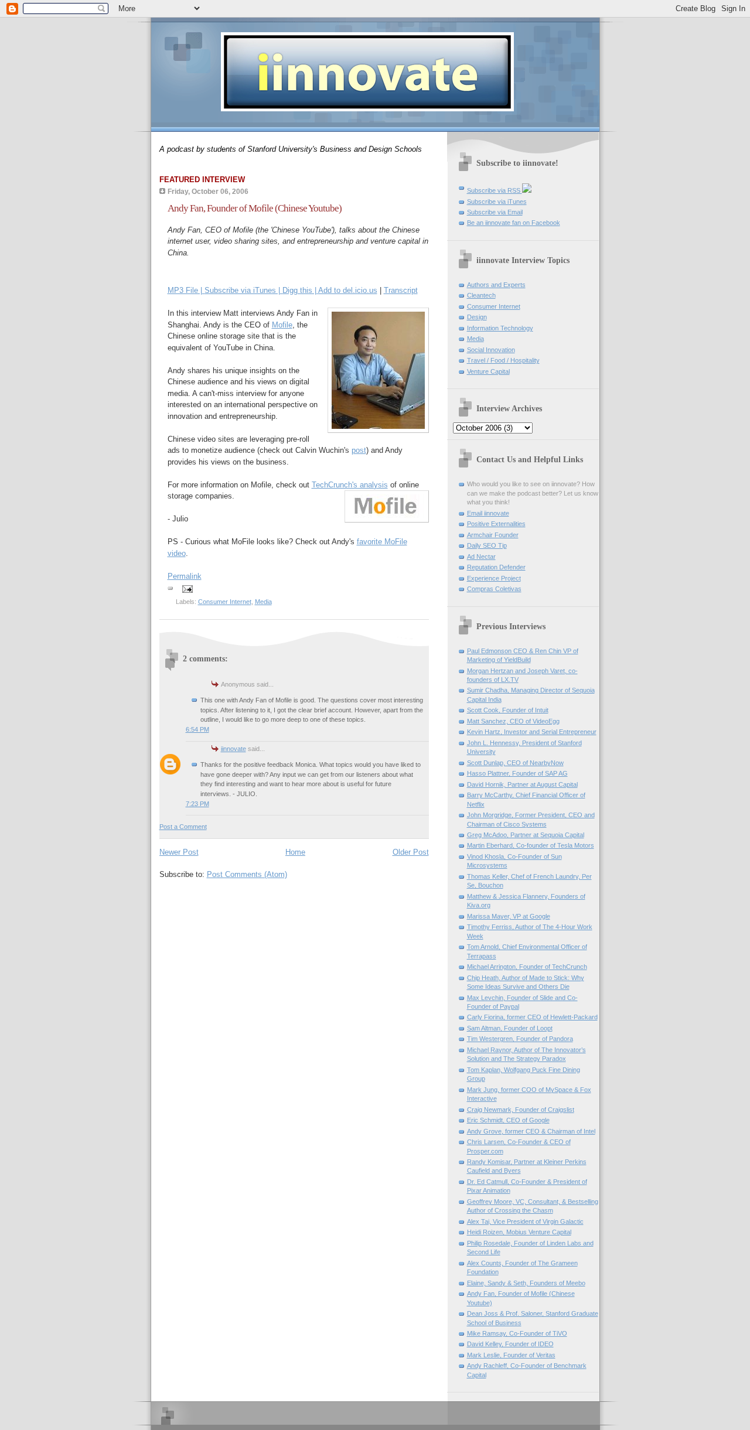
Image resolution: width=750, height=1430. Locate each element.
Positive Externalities (496, 523)
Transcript (401, 290)
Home (295, 852)
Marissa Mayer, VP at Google (508, 916)
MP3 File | (186, 290)
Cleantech (481, 295)
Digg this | (300, 290)
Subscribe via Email (495, 212)
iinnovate (233, 748)
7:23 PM (197, 803)
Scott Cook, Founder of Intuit (507, 710)
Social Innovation (491, 349)
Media (263, 601)
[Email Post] (186, 588)
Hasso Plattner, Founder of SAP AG (517, 773)
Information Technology (500, 328)
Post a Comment (183, 826)
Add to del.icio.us (347, 290)
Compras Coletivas (494, 588)
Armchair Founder (493, 534)
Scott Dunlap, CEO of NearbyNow (515, 762)
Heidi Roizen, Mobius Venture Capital (519, 1232)
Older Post (411, 852)
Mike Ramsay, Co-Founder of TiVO (517, 1333)
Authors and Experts (496, 284)
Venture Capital (488, 371)
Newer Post (179, 852)
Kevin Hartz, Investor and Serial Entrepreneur (531, 731)
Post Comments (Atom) (247, 874)
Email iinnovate (488, 513)
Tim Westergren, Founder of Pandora (520, 1038)
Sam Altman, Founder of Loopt (510, 1028)
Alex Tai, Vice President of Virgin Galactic (525, 1221)
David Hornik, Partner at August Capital (522, 784)
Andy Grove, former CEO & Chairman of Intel (531, 1131)
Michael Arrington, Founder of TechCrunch (527, 966)
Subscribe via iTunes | (243, 290)
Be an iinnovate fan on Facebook (513, 222)
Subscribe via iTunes (497, 201)
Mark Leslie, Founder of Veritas (511, 1355)
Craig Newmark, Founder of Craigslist (520, 1109)
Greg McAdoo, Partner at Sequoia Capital (525, 834)
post (359, 450)
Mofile (282, 324)
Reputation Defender (496, 567)
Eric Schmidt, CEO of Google (508, 1120)
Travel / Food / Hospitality (503, 360)
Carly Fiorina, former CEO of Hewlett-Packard (532, 1017)
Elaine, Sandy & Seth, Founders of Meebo (526, 1282)
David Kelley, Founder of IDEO (510, 1343)
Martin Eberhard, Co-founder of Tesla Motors (530, 845)
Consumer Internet (224, 601)
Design (477, 316)
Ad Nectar (481, 556)
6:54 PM (197, 729)
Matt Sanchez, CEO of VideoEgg (513, 721)
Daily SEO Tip (487, 545)
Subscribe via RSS (494, 190)
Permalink (185, 576)
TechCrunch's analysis (350, 484)
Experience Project (494, 578)
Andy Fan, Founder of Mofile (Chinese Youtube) (255, 208)
